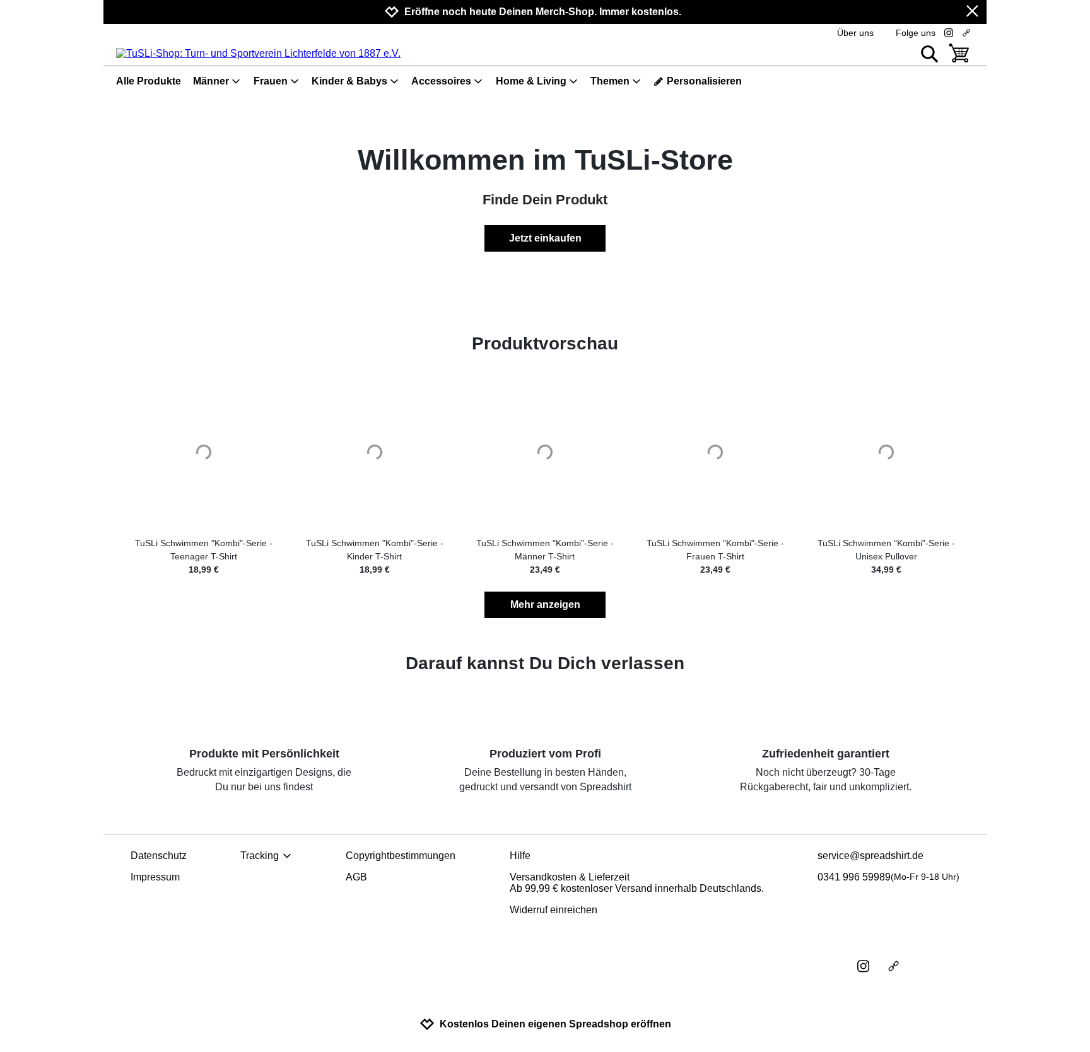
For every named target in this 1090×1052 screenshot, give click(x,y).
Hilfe (520, 855)
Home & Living (531, 81)
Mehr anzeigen (545, 604)
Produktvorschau (545, 343)
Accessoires (441, 81)
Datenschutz (159, 855)
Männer (211, 81)
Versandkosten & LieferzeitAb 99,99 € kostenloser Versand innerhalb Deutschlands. (637, 883)
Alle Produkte (148, 81)
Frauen (271, 81)
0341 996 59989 (888, 877)
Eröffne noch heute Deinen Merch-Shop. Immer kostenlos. (542, 11)
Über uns (855, 33)
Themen (610, 81)
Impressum (155, 877)
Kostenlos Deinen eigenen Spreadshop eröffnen (555, 1024)
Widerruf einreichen (553, 909)
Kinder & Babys (349, 81)
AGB (356, 877)
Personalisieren (704, 81)
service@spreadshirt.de (870, 855)
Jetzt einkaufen (545, 238)
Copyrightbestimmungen (400, 855)
